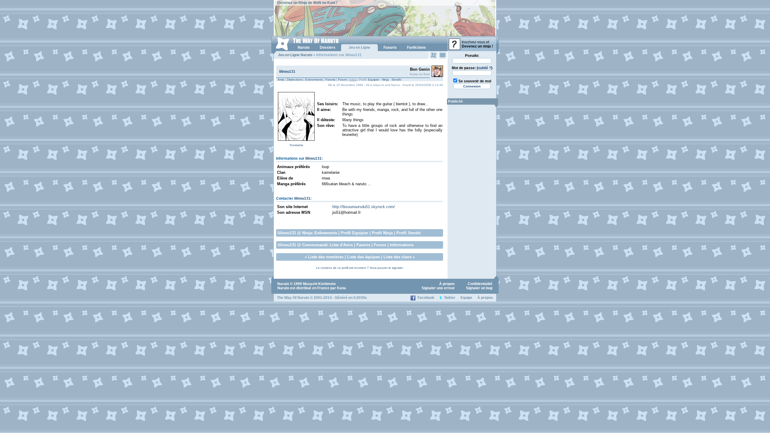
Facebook (425, 298)
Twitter (449, 298)
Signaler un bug (479, 288)
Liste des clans (397, 257)
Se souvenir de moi (474, 81)
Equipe (466, 298)
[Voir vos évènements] (434, 55)
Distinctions (295, 79)
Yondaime (296, 145)
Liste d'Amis (341, 245)
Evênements (325, 233)
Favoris (330, 79)
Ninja (385, 79)
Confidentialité (480, 284)
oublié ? (484, 68)
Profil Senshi (408, 233)
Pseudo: (472, 56)
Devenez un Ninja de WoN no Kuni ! (307, 3)
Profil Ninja (382, 233)
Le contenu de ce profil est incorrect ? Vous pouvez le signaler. (359, 267)
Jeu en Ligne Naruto (295, 55)
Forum (342, 79)
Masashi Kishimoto (319, 284)
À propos (447, 284)
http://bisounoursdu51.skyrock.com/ (363, 206)
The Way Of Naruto (293, 298)
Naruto (283, 284)
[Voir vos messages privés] (443, 55)
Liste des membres (325, 257)
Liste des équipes (363, 257)
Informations (402, 245)
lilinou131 (287, 71)
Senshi (396, 79)
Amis (281, 79)
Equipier (373, 79)
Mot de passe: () (472, 68)
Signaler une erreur (438, 288)
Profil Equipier (354, 233)
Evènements (314, 79)
